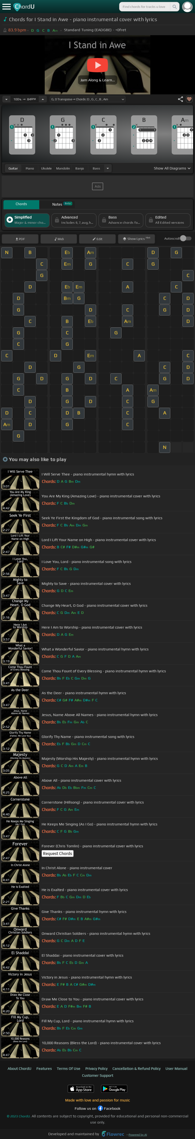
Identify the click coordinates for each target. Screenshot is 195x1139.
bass (96, 168)
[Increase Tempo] (43, 99)
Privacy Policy (96, 1068)
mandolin (63, 168)
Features (44, 1068)
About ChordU (19, 1068)
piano (30, 168)
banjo (79, 168)
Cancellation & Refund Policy (136, 1068)
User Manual (176, 1068)
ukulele (46, 168)
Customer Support (97, 1075)
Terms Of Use (68, 1068)
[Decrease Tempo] (6, 99)
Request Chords (57, 853)
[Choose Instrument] (107, 168)
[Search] (174, 6)
